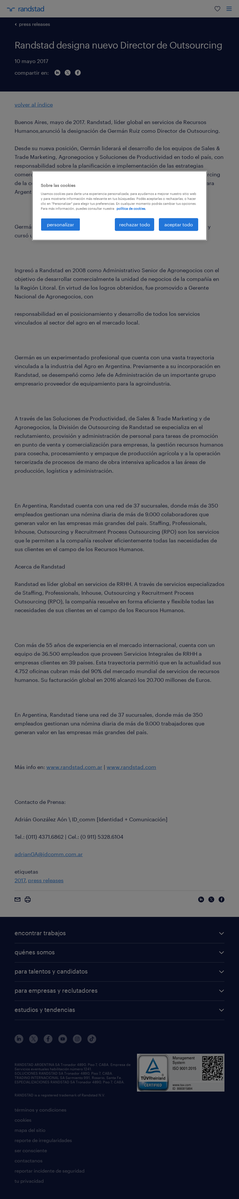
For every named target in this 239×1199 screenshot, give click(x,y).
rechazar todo (134, 224)
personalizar (60, 224)
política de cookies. (131, 208)
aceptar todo (178, 224)
